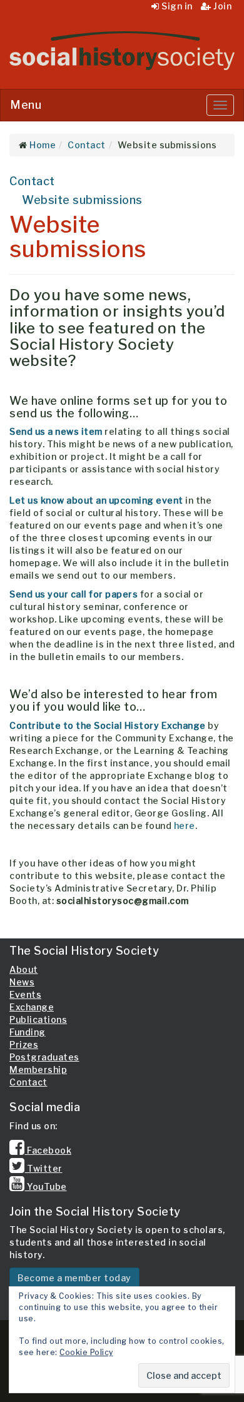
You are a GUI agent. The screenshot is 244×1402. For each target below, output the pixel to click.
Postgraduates (44, 1057)
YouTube (46, 1186)
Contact (32, 181)
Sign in (176, 6)
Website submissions (82, 199)
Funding (27, 1032)
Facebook (48, 1150)
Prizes (23, 1044)
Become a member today (74, 1277)
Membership (38, 1069)
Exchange (31, 1007)
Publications (38, 1019)
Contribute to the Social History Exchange (107, 725)
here (184, 825)
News (21, 982)
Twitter (44, 1168)
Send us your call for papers (73, 594)
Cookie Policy (86, 1352)
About (23, 969)
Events (25, 994)
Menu (25, 104)
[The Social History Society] (122, 50)
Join (221, 6)
